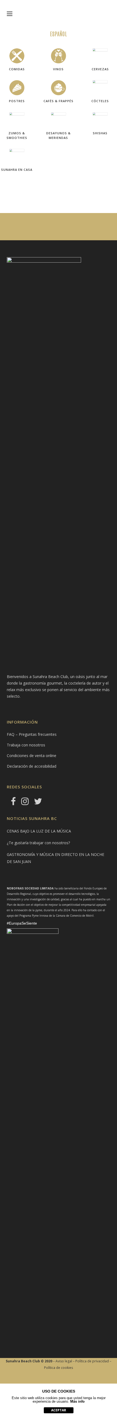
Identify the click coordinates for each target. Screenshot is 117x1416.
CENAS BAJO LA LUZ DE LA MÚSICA (39, 831)
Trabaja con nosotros (26, 744)
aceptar (58, 1410)
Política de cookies (58, 1367)
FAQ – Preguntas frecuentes (32, 734)
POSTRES (17, 101)
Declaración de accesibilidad (31, 766)
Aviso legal (64, 1361)
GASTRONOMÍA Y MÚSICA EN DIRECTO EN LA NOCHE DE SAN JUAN (55, 858)
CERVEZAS (100, 69)
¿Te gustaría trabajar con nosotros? (38, 842)
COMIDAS (17, 69)
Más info (77, 1401)
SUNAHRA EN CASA (16, 170)
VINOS (58, 69)
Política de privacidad (92, 1361)
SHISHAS (100, 133)
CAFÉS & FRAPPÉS (58, 101)
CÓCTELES (100, 101)
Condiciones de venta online (31, 755)
